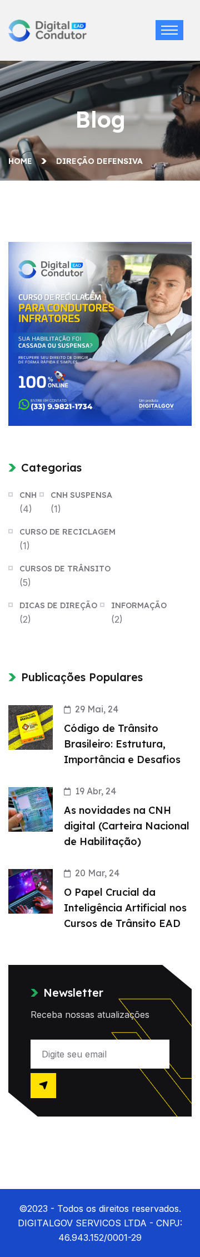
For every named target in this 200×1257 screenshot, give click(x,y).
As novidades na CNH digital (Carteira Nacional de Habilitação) (126, 826)
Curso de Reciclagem (67, 532)
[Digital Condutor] (47, 29)
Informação (139, 605)
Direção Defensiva (99, 161)
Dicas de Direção (58, 605)
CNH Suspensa (81, 495)
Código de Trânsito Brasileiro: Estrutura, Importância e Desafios (122, 744)
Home (22, 161)
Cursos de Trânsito (65, 569)
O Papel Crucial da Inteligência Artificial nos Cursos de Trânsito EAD (125, 908)
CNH (28, 495)
